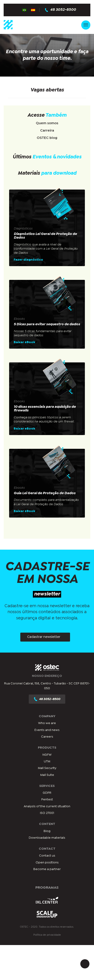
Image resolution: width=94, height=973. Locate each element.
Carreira (47, 130)
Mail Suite (47, 775)
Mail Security (47, 768)
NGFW (47, 754)
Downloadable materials (47, 837)
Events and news (47, 730)
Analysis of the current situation (47, 806)
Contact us (47, 855)
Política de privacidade (47, 935)
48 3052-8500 (63, 9)
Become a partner (47, 869)
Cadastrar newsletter (43, 637)
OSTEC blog (47, 137)
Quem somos (47, 123)
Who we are (47, 723)
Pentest (47, 799)
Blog (47, 831)
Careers (47, 736)
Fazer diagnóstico (28, 259)
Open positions (47, 862)
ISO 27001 (47, 813)
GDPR (47, 792)
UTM (47, 761)
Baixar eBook (24, 342)
